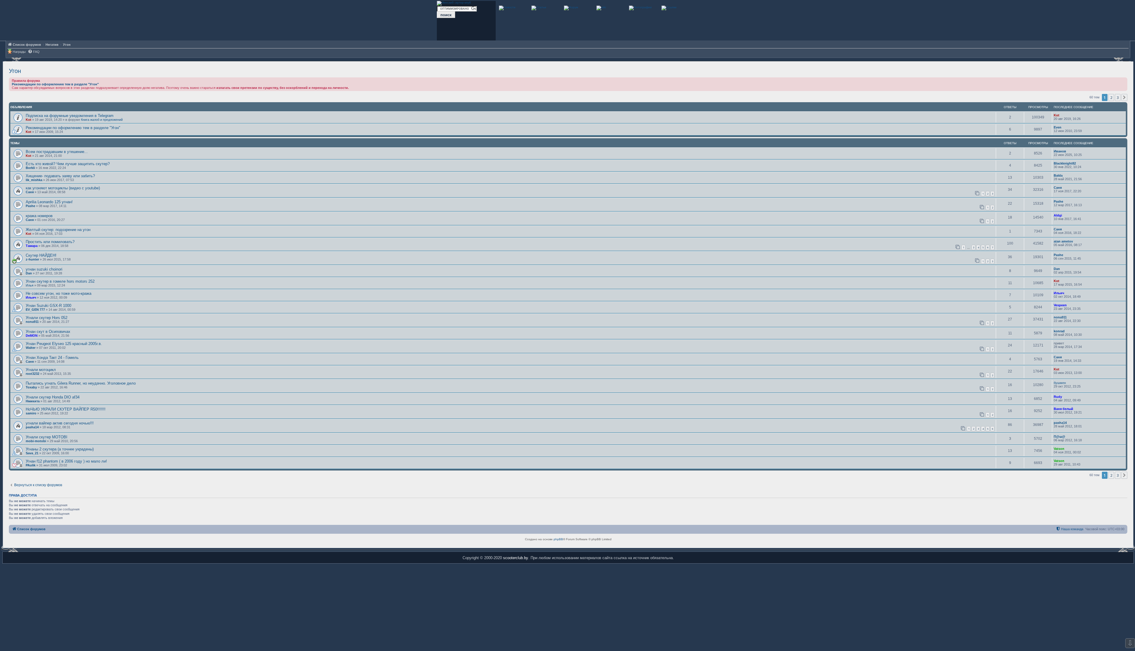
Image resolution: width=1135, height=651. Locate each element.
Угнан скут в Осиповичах (48, 331)
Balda (1058, 175)
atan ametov (1063, 241)
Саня (30, 192)
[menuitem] (34, 51)
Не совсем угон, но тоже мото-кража (58, 293)
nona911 (32, 321)
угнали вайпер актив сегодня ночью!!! (60, 423)
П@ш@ (1059, 436)
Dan (29, 273)
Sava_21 (32, 453)
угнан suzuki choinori (44, 269)
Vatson (1059, 448)
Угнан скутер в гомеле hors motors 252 (60, 281)
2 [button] (1111, 97)
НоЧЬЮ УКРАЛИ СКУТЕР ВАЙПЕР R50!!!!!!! (66, 409)
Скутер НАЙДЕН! (41, 255)
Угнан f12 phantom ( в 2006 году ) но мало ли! (66, 461)
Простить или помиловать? (50, 242)
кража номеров (39, 216)
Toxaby (31, 387)
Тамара (32, 246)
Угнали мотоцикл (41, 369)
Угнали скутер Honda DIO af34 (53, 397)
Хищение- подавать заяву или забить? (60, 176)
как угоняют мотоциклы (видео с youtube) (63, 188)
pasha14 (32, 427)
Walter (30, 347)
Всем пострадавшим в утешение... (57, 151)
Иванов (1060, 151)
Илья (29, 285)
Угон (15, 71)
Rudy (1058, 396)
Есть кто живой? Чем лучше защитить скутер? (68, 164)
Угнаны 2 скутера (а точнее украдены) (60, 449)
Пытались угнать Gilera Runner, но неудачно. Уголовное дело (81, 383)
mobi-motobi (36, 441)
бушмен (1060, 383)
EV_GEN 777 (35, 309)
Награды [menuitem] (19, 51)
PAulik (30, 465)
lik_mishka (34, 180)
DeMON (32, 335)
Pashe (30, 206)
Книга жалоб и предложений (102, 119)
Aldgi (1058, 215)
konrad (1059, 331)
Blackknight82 (1065, 163)
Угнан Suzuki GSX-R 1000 (48, 305)
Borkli (30, 168)
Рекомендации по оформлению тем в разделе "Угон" (55, 84)
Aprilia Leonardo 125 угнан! (49, 202)
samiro (31, 413)
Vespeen (1060, 305)
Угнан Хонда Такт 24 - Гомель (52, 357)
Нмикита (33, 401)
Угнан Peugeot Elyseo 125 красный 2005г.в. (64, 343)
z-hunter (32, 259)
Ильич (31, 297)
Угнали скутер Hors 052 (46, 317)
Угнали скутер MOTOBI (46, 437)
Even (1057, 127)
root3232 (32, 373)
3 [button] (1118, 97)
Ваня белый (1063, 409)
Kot (28, 119)
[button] (1124, 97)
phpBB (558, 539)
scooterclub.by (515, 558)
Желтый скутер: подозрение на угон (58, 229)
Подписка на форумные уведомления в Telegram (70, 115)
